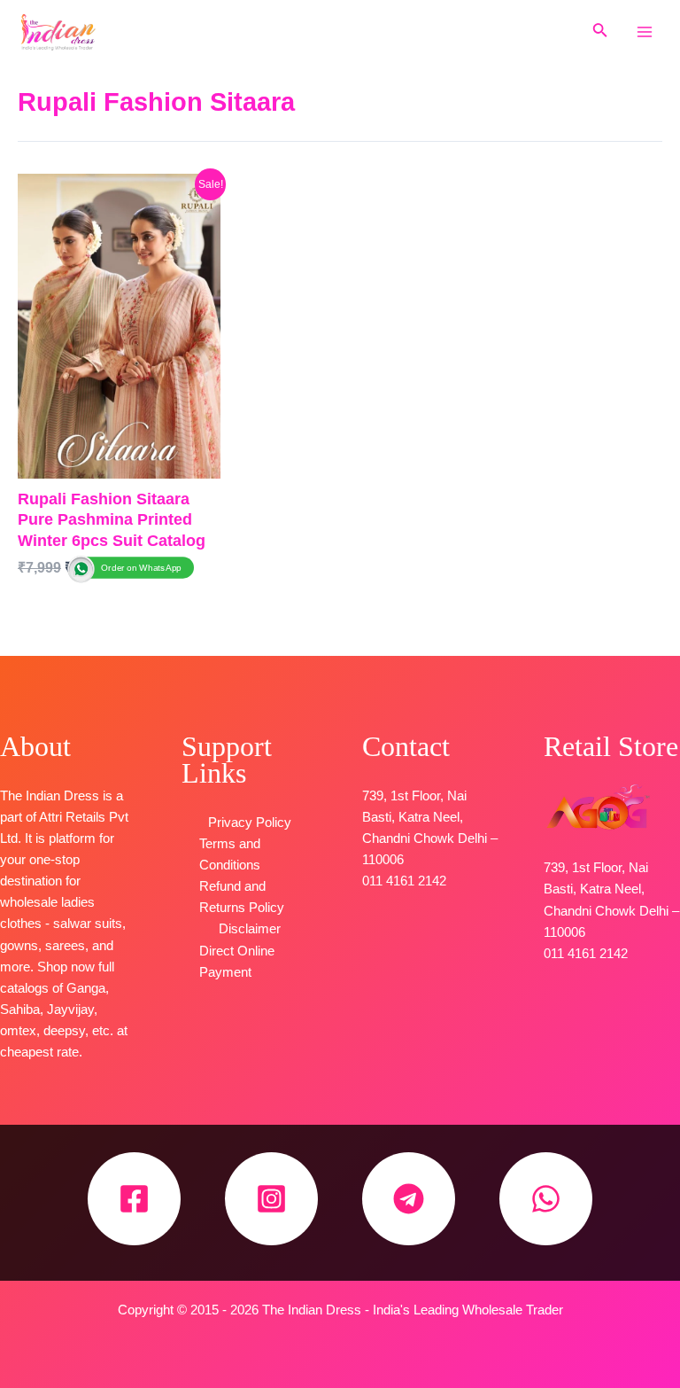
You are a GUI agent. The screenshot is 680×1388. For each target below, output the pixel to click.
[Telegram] (408, 1198)
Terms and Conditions (229, 854)
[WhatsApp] (545, 1198)
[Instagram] (271, 1198)
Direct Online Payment (236, 961)
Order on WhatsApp (141, 567)
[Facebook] (134, 1198)
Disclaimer (250, 929)
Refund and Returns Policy (241, 897)
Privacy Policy (249, 822)
